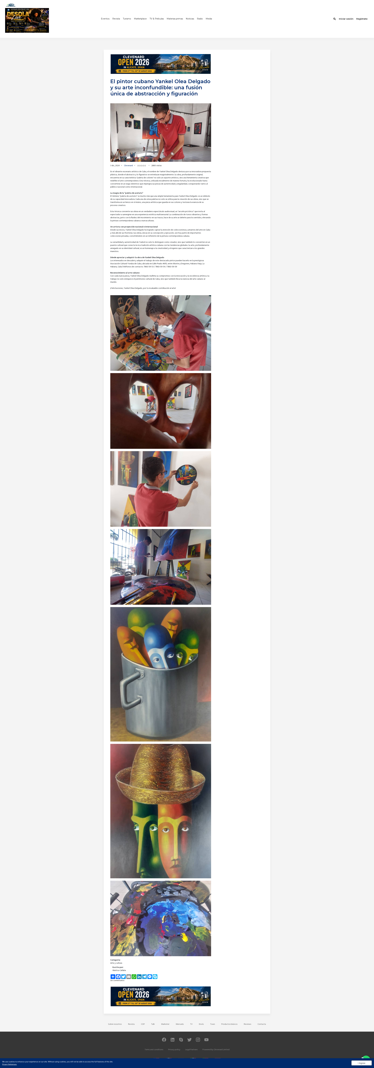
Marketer (165, 1024)
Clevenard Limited (222, 1049)
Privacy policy (174, 1049)
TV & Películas (157, 18)
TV (191, 1024)
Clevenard (128, 165)
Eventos (105, 18)
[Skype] (181, 1041)
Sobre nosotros (115, 1024)
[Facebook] (164, 1041)
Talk (153, 1024)
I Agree (361, 1063)
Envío (201, 1024)
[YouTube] (206, 1041)
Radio (200, 18)
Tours (212, 1024)
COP (143, 1024)
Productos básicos (229, 1024)
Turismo (127, 18)
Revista (116, 18)
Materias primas (175, 18)
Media (209, 18)
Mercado (180, 1024)
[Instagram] (197, 1041)
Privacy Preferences (9, 1064)
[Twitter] (189, 1041)
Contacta (262, 1024)
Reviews (247, 1024)
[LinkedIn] (172, 1041)
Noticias (190, 18)
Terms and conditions (154, 1049)
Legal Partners (191, 1049)
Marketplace (140, 18)
